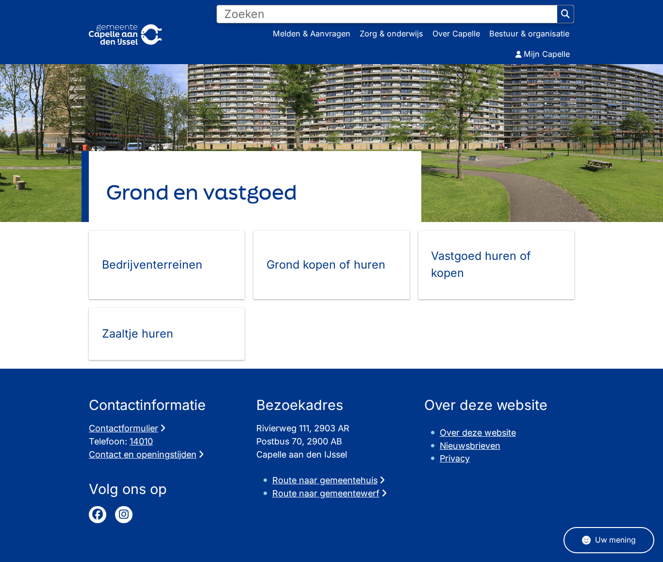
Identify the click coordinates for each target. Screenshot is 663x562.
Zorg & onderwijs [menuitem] (391, 33)
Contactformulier (123, 428)
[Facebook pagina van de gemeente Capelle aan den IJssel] (97, 515)
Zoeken (565, 14)
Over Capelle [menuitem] (456, 33)
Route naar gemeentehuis (325, 480)
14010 (141, 441)
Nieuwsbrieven (470, 446)
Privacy (455, 458)
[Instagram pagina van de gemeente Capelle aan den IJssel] (124, 515)
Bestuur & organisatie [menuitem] (529, 33)
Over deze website (478, 432)
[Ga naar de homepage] (125, 34)
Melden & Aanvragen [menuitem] (311, 33)
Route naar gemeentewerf (326, 493)
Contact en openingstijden (143, 454)
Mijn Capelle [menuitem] (547, 54)
